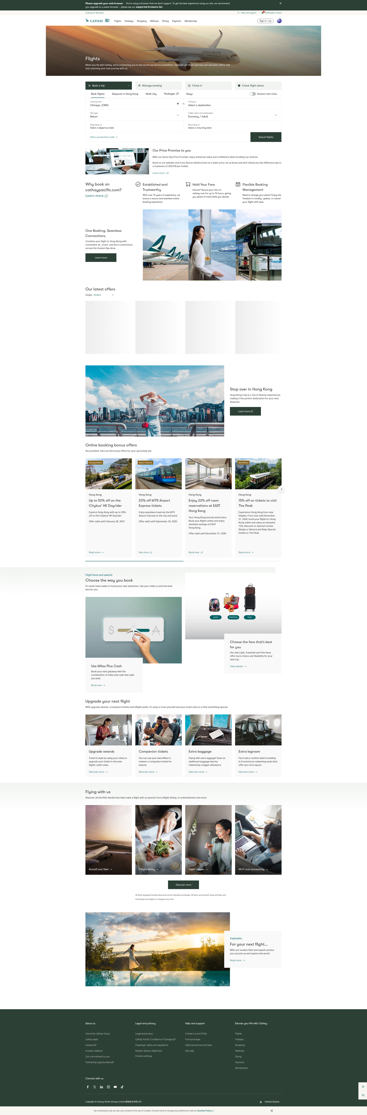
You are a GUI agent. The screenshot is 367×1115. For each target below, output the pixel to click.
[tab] (97, 94)
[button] (183, 104)
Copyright (89, 1101)
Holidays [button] (129, 21)
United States (272, 1101)
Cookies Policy (204, 1110)
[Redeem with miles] (253, 94)
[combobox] (134, 115)
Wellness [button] (154, 21)
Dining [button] (165, 21)
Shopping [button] (142, 21)
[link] (117, 161)
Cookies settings (143, 1056)
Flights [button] (117, 21)
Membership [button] (191, 21)
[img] (281, 3)
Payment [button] (176, 21)
